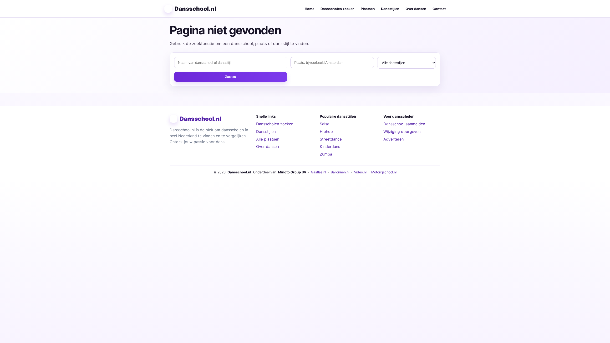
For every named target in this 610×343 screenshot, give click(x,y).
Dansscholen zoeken (337, 9)
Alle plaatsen (267, 139)
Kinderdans (330, 146)
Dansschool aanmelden (404, 123)
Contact (439, 9)
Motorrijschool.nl (383, 172)
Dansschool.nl (195, 8)
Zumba (326, 154)
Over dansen (416, 9)
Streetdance (331, 139)
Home (309, 9)
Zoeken (230, 77)
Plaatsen (368, 9)
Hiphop (326, 131)
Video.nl (360, 172)
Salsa (324, 123)
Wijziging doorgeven (402, 131)
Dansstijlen (390, 9)
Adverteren (393, 139)
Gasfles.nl (318, 172)
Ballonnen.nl (340, 172)
